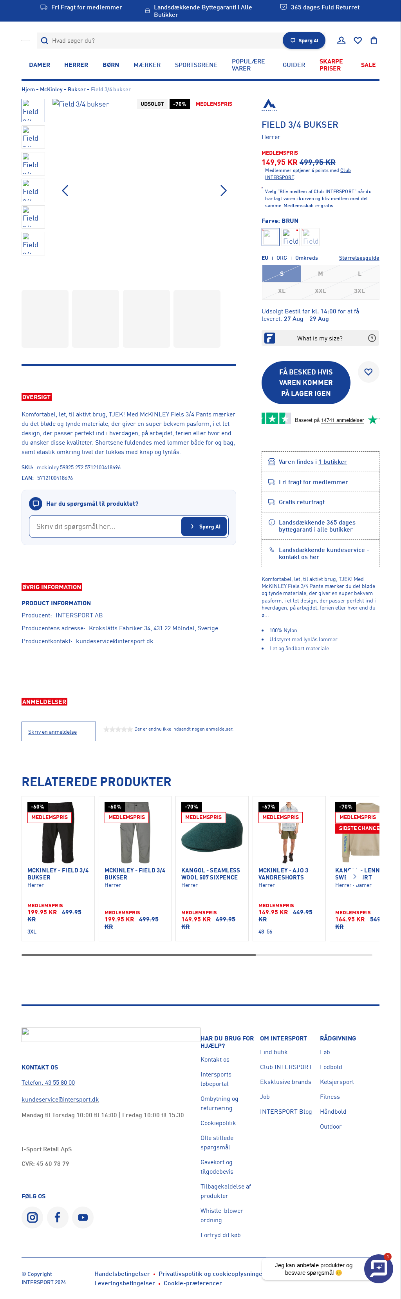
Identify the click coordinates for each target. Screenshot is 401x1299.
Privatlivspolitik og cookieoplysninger (212, 1273)
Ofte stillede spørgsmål (216, 1142)
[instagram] (32, 1217)
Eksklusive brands (285, 1082)
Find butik (274, 1052)
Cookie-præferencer (193, 1283)
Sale (368, 64)
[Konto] (341, 40)
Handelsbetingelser (122, 1273)
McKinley (51, 89)
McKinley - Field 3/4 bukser (58, 874)
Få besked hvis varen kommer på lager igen (306, 382)
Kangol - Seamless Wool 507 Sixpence (210, 874)
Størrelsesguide (359, 257)
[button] (223, 190)
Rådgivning (338, 1038)
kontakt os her (299, 557)
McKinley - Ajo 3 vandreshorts (283, 874)
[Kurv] (373, 40)
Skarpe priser (331, 65)
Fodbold (331, 1067)
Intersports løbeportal (215, 1078)
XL (281, 291)
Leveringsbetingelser (124, 1283)
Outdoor (331, 1126)
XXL (320, 291)
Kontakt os (214, 1059)
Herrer (76, 64)
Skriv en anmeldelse (52, 732)
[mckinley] (320, 105)
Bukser (77, 89)
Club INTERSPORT (286, 1067)
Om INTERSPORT (283, 1038)
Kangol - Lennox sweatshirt (361, 874)
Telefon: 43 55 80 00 (48, 1082)
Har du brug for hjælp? (227, 1042)
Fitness (330, 1096)
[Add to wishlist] (368, 372)
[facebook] (58, 1217)
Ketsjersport (337, 1082)
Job (265, 1096)
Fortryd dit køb (220, 1235)
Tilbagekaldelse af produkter (225, 1190)
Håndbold (333, 1111)
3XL (359, 291)
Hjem (28, 89)
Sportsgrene (196, 64)
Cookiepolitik (218, 1123)
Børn (111, 64)
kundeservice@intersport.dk (115, 641)
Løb (325, 1052)
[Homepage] (25, 40)
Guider (294, 64)
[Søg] (45, 40)
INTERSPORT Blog (286, 1111)
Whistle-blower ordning (221, 1215)
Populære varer (248, 65)
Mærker (147, 64)
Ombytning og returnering (219, 1103)
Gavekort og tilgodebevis (216, 1166)
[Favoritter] (357, 40)
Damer (39, 64)
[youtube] (83, 1217)
